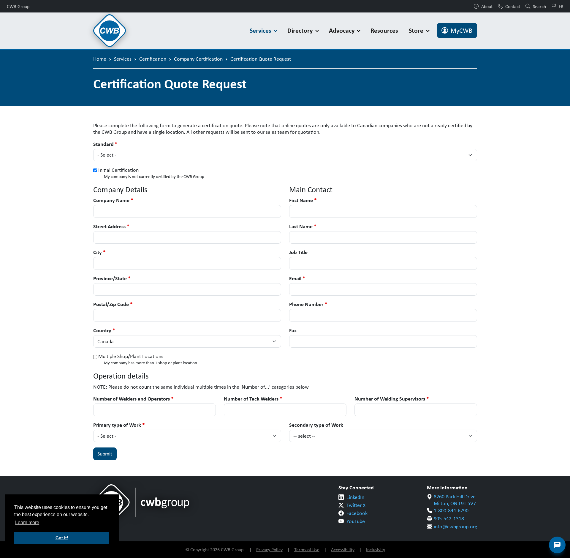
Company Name (113, 200)
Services (123, 58)
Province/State (112, 278)
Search (539, 6)
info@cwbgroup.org (455, 526)
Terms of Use (306, 549)
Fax (293, 330)
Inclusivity (375, 549)
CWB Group (18, 6)
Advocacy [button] (342, 30)
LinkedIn (355, 497)
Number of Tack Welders (253, 398)
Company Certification (198, 58)
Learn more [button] (27, 522)
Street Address (111, 226)
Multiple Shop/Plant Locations (130, 356)
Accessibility (342, 549)
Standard (105, 144)
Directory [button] (300, 30)
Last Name (302, 226)
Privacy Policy (269, 549)
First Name (303, 200)
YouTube (355, 521)
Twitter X (355, 505)
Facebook (357, 513)
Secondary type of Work (316, 425)
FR (561, 6)
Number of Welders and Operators (133, 398)
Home (99, 58)
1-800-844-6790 (451, 510)
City (99, 252)
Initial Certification (118, 170)
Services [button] (261, 30)
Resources (384, 30)
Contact (512, 6)
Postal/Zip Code (113, 304)
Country (104, 330)
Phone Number (308, 304)
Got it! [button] (62, 537)
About (487, 6)
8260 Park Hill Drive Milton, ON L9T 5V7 (455, 500)
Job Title (298, 252)
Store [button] (417, 30)
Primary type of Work (119, 425)
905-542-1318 (449, 518)
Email (297, 278)
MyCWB (461, 30)
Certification (152, 58)
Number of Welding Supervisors (391, 398)
